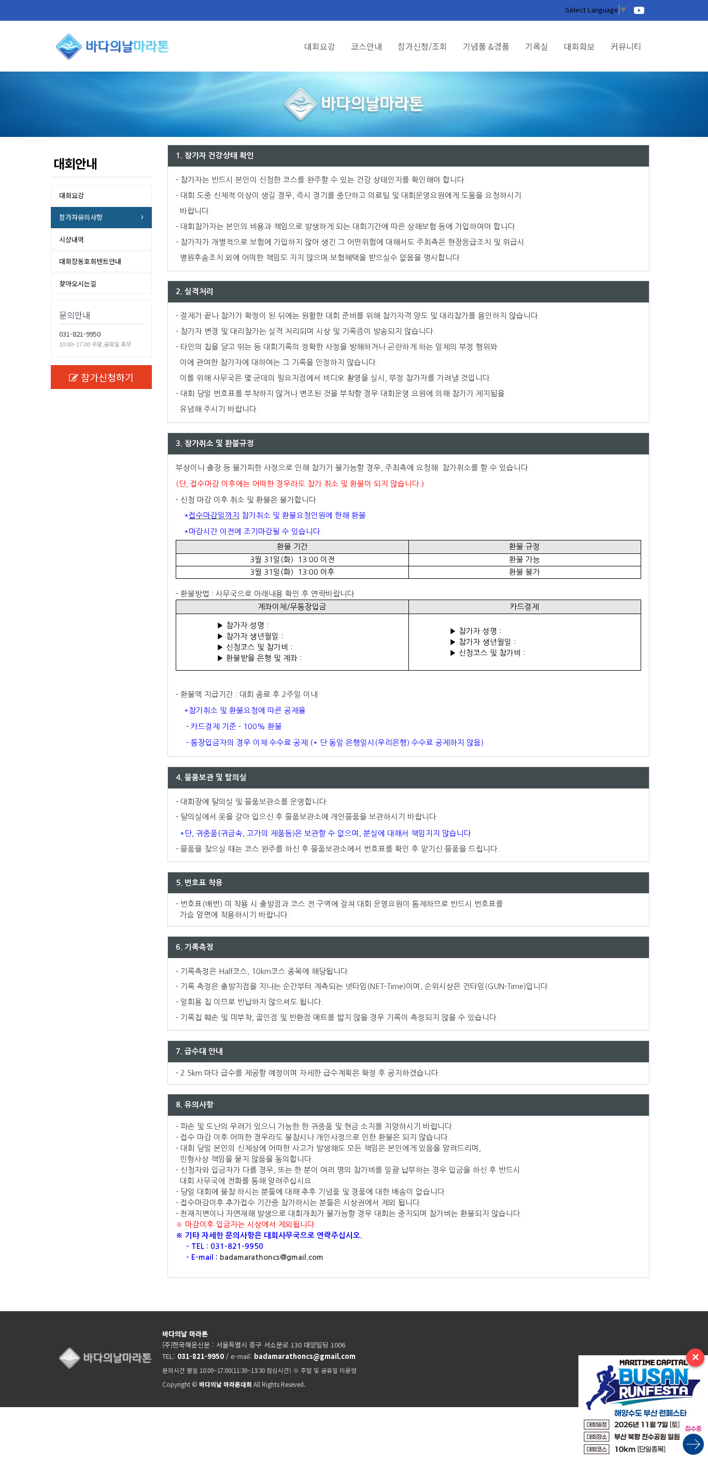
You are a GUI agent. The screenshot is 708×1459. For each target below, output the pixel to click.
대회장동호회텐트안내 (90, 261)
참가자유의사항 (81, 217)
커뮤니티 (626, 46)
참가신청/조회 (422, 46)
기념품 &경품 (486, 46)
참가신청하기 (107, 377)
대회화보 (579, 46)
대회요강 (319, 46)
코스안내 (366, 46)
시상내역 (71, 239)
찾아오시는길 (77, 283)
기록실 (536, 46)
